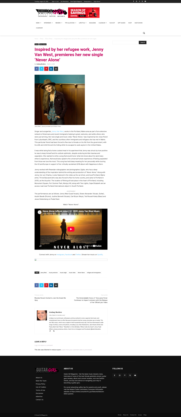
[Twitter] (142, 1)
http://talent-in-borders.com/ (57, 315)
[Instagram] (136, 1)
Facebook (68, 255)
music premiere (53, 272)
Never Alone (81, 272)
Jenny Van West (58, 131)
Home (36, 39)
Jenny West (44, 272)
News (41, 39)
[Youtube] (145, 1)
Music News (48, 39)
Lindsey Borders (41, 64)
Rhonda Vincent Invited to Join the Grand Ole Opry (50, 299)
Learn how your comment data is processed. (77, 350)
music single (63, 272)
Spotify (100, 255)
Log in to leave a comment (44, 345)
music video (72, 272)
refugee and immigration (94, 272)
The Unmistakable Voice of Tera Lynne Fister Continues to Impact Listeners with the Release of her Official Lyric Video (90, 300)
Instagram (60, 255)
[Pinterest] (139, 1)
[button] (143, 32)
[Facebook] (133, 1)
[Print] (56, 69)
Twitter (78, 255)
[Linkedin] (51, 69)
